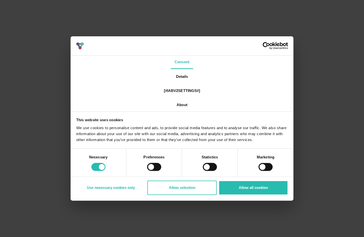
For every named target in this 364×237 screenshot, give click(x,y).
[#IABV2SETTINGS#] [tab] (182, 91)
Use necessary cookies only (111, 187)
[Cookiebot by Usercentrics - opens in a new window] (266, 46)
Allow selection (182, 187)
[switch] (154, 167)
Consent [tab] (182, 62)
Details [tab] (182, 76)
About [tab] (182, 105)
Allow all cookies (253, 187)
